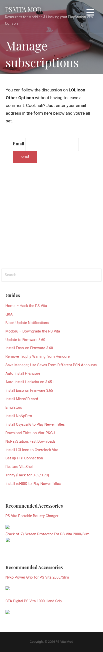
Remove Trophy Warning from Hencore (38, 356)
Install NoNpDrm (19, 416)
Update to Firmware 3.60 (25, 340)
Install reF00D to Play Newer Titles (33, 484)
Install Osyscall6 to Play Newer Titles (35, 424)
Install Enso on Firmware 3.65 (29, 390)
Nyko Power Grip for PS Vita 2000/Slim (37, 577)
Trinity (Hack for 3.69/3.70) (27, 475)
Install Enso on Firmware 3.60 (29, 348)
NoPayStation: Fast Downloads (31, 441)
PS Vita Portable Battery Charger (32, 516)
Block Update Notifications (27, 323)
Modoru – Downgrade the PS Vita (33, 331)
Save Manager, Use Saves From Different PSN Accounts (51, 365)
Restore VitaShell (19, 467)
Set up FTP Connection (24, 458)
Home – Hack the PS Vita (26, 306)
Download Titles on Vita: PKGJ (30, 433)
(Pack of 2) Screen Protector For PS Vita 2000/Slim (48, 534)
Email (18, 143)
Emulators (14, 407)
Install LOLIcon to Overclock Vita (32, 450)
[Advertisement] (51, 215)
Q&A (9, 314)
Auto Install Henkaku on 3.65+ (30, 382)
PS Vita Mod (23, 9)
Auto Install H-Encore (23, 373)
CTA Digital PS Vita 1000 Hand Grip (34, 601)
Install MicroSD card (22, 399)
